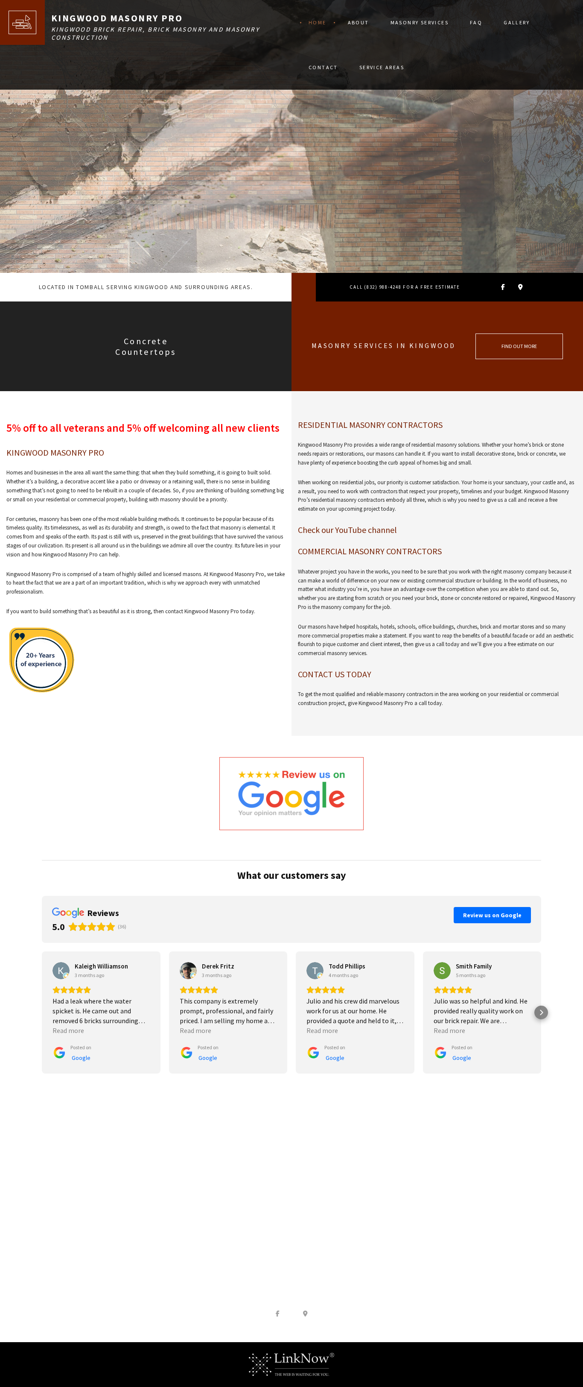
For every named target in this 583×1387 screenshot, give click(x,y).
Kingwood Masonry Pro (117, 18)
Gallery (517, 22)
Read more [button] (68, 1030)
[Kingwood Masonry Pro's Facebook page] (503, 287)
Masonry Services (420, 22)
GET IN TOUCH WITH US (291, 1206)
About (358, 22)
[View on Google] (61, 970)
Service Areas (381, 67)
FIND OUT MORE (519, 346)
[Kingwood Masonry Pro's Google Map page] (521, 287)
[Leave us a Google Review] (291, 792)
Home (317, 22)
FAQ (476, 22)
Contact (323, 67)
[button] (42, 1012)
